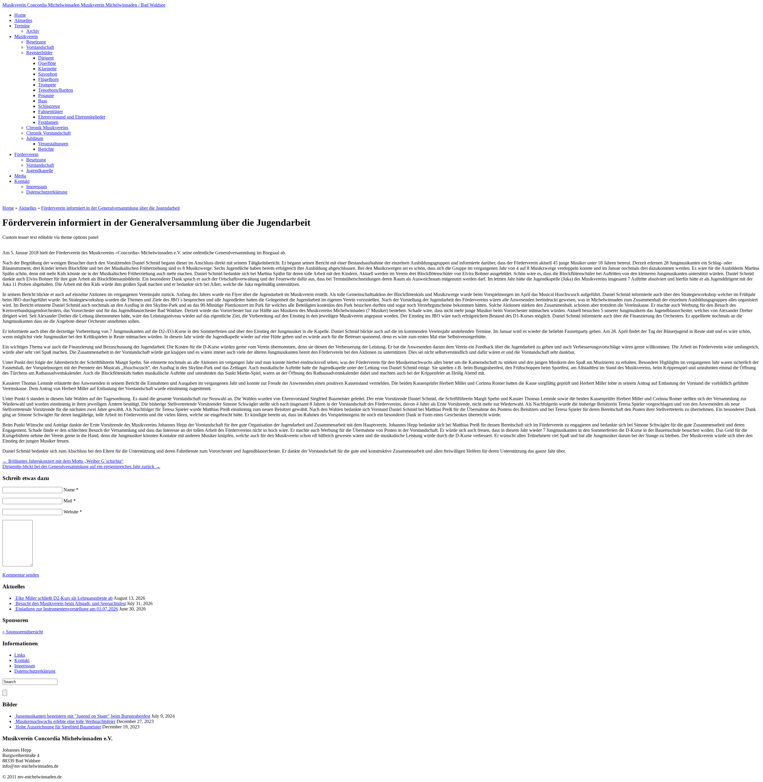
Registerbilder (39, 52)
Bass (42, 100)
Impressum (36, 186)
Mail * (69, 500)
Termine (22, 25)
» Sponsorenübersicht (22, 631)
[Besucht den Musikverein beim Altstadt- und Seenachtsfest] (14, 603)
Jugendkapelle (39, 170)
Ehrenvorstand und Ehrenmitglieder (71, 116)
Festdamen (48, 122)
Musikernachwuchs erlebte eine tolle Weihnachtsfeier (65, 721)
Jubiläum (34, 138)
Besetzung (36, 41)
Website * (72, 511)
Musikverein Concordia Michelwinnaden (83, 4)
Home (20, 15)
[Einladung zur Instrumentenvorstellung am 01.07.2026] (14, 608)
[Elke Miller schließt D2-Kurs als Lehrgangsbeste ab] (14, 598)
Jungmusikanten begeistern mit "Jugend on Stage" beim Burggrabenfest (82, 716)
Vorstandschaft (40, 47)
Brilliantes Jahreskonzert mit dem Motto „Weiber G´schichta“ (62, 461)
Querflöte (47, 63)
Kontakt (22, 181)
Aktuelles (23, 20)
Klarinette (47, 68)
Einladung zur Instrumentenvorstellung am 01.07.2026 (66, 608)
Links (19, 655)
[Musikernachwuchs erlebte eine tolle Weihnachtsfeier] (14, 721)
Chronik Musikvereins (47, 127)
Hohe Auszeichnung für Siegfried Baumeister (58, 726)
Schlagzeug (49, 106)
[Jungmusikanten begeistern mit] (14, 716)
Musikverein (26, 36)
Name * (70, 489)
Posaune (46, 95)
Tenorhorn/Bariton (55, 90)
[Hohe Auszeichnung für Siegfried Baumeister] (14, 726)
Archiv (32, 31)
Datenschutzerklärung (46, 191)
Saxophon (47, 74)
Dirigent (46, 57)
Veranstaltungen (53, 143)
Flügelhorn (48, 79)
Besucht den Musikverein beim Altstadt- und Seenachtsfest (70, 603)
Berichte (46, 149)
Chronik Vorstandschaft (48, 132)
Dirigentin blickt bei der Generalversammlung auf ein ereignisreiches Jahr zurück (81, 466)
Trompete (47, 84)
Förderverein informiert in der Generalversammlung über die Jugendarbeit (110, 208)
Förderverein (26, 154)
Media (20, 175)
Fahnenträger (50, 111)
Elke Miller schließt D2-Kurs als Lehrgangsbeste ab (64, 598)
